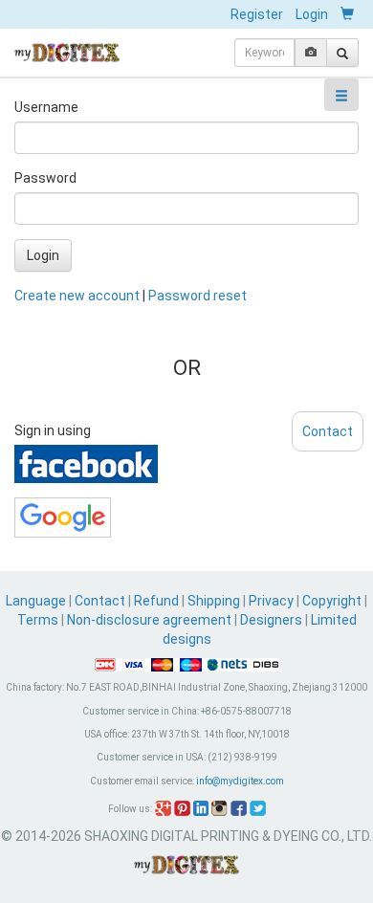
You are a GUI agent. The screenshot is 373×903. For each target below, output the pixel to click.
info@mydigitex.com (240, 781)
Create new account (77, 295)
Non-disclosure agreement (149, 620)
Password (45, 178)
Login (312, 14)
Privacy (271, 600)
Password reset (197, 295)
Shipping (213, 600)
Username (46, 107)
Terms (37, 620)
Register (256, 14)
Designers (271, 620)
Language (37, 600)
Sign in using (52, 430)
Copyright (332, 600)
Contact (100, 600)
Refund (156, 600)
